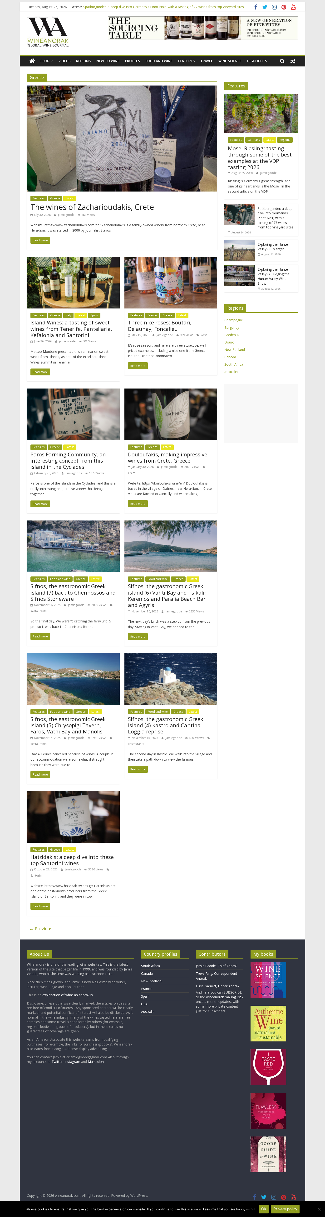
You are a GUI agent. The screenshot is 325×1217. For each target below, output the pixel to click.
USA (144, 1004)
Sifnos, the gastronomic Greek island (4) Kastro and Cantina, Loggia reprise (165, 725)
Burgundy (231, 327)
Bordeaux (231, 335)
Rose (204, 335)
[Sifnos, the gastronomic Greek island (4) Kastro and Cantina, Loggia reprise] (170, 656)
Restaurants (38, 611)
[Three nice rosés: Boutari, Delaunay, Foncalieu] (170, 259)
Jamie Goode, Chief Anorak (216, 966)
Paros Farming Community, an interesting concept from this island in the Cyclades (68, 460)
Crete (131, 473)
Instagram (72, 1061)
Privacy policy (285, 1209)
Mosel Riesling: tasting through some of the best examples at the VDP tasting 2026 (260, 158)
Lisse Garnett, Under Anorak (217, 986)
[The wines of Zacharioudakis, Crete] (122, 88)
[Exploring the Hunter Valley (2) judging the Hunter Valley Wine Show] (239, 267)
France (152, 315)
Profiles (132, 61)
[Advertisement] (261, 413)
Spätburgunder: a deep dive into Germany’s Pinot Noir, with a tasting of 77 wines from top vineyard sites (163, 7)
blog (44, 61)
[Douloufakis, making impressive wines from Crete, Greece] (170, 391)
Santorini (36, 876)
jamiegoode (66, 215)
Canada (230, 357)
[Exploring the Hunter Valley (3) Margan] (239, 242)
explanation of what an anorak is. (68, 995)
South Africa (233, 364)
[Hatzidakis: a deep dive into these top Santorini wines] (73, 794)
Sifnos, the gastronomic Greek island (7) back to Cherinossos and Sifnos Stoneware (73, 592)
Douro (229, 342)
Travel (206, 61)
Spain (94, 315)
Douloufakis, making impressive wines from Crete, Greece (167, 457)
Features (186, 61)
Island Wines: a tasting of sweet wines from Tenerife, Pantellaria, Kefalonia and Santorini (71, 328)
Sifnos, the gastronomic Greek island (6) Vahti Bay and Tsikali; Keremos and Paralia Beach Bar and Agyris (167, 595)
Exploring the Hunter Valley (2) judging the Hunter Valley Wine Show (274, 276)
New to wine (107, 61)
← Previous (40, 928)
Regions (83, 61)
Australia (231, 371)
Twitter (57, 1061)
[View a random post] (293, 61)
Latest (70, 198)
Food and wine (159, 61)
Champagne (233, 320)
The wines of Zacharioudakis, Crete (92, 207)
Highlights (257, 61)
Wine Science (229, 61)
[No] (319, 1209)
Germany (254, 140)
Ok (263, 1209)
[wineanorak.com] (32, 61)
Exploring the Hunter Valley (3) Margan (273, 246)
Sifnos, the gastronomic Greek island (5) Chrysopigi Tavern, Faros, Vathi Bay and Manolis (68, 725)
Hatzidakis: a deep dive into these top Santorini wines (72, 860)
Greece (55, 198)
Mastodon (96, 1061)
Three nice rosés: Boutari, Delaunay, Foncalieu (160, 325)
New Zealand (234, 349)
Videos (64, 61)
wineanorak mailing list (223, 997)
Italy (68, 315)
